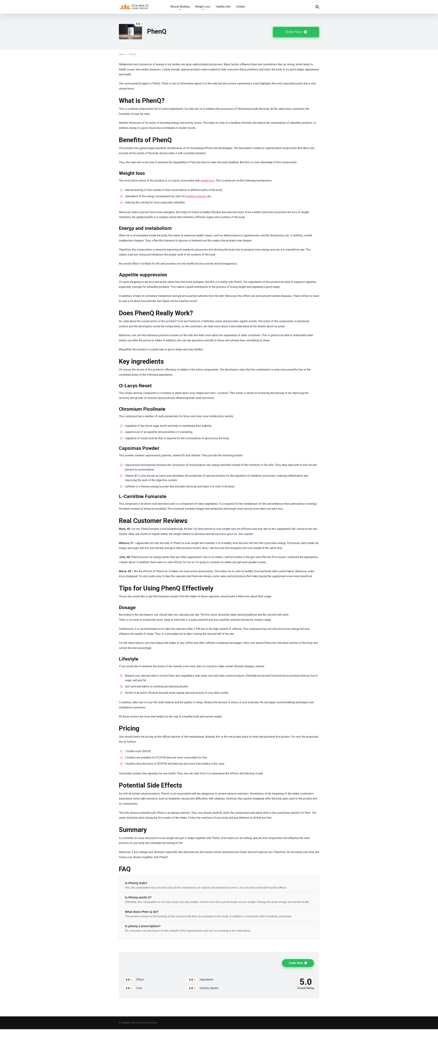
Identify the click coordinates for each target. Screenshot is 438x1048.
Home (122, 54)
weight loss (208, 180)
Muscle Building (180, 6)
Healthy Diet (223, 6)
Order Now (294, 32)
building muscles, (196, 196)
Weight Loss (202, 6)
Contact (240, 6)
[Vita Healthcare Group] (134, 5)
